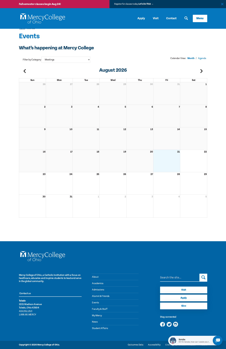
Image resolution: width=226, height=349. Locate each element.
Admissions (98, 289)
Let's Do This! (144, 4)
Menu (200, 18)
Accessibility (154, 344)
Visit (155, 18)
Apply (141, 18)
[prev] (24, 71)
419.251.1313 (25, 311)
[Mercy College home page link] (42, 18)
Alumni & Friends (100, 296)
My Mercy (97, 315)
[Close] (222, 4)
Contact (171, 18)
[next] (201, 71)
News (95, 321)
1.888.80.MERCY (27, 314)
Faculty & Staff (99, 309)
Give (183, 305)
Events (95, 302)
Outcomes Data (135, 344)
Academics (97, 283)
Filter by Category (32, 59)
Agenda (202, 58)
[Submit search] (203, 277)
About (95, 277)
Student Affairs (100, 328)
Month (190, 58)
